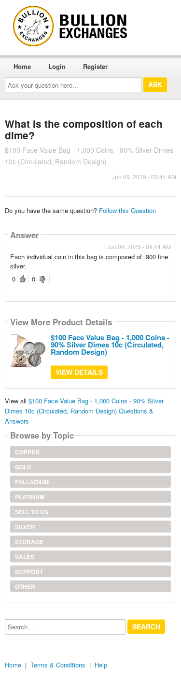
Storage (29, 541)
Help (101, 664)
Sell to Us (31, 511)
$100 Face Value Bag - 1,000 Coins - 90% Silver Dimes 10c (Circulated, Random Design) (110, 344)
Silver (25, 526)
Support (29, 571)
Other (25, 586)
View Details (79, 372)
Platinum (29, 497)
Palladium (32, 482)
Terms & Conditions (57, 664)
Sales (24, 556)
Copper (27, 452)
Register (95, 66)
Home (22, 66)
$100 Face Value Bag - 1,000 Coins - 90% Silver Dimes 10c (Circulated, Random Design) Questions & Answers (84, 411)
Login (57, 66)
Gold (23, 467)
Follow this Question (127, 210)
